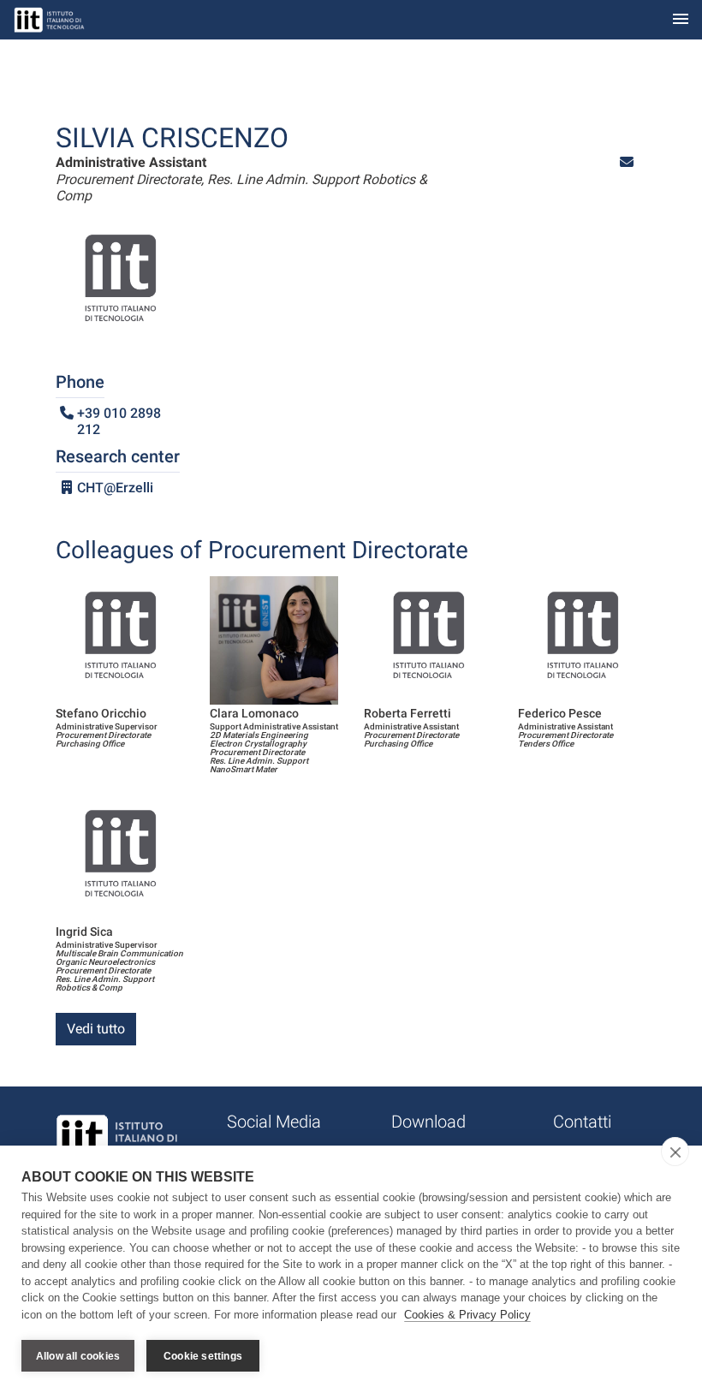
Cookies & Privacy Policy (467, 1314)
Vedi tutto (96, 1029)
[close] (675, 1151)
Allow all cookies (78, 1356)
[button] (627, 162)
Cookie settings (203, 1356)
